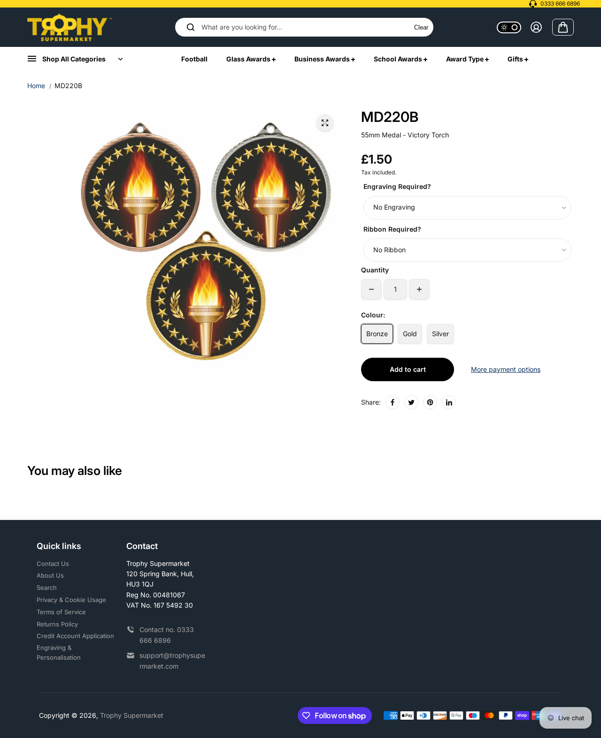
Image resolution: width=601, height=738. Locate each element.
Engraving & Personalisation (59, 652)
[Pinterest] (430, 402)
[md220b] (325, 123)
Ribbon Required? (392, 229)
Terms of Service (61, 612)
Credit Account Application (75, 636)
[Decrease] (371, 289)
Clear (421, 27)
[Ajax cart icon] (563, 27)
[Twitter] (411, 402)
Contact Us (53, 563)
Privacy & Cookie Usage (71, 599)
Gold (410, 334)
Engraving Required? (397, 186)
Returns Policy (57, 624)
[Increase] (419, 289)
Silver (440, 334)
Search (47, 587)
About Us (50, 575)
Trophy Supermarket (131, 715)
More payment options (505, 369)
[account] (536, 27)
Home (36, 86)
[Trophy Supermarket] (69, 27)
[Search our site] (191, 27)
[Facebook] (392, 402)
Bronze (377, 334)
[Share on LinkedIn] (449, 402)
